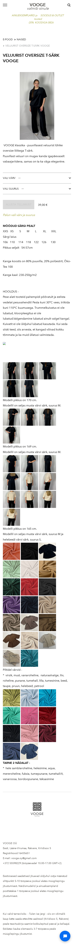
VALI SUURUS (11, 188)
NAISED (21, 39)
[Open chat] (65, 936)
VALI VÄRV (9, 178)
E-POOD (8, 39)
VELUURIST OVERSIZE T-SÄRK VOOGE (27, 45)
